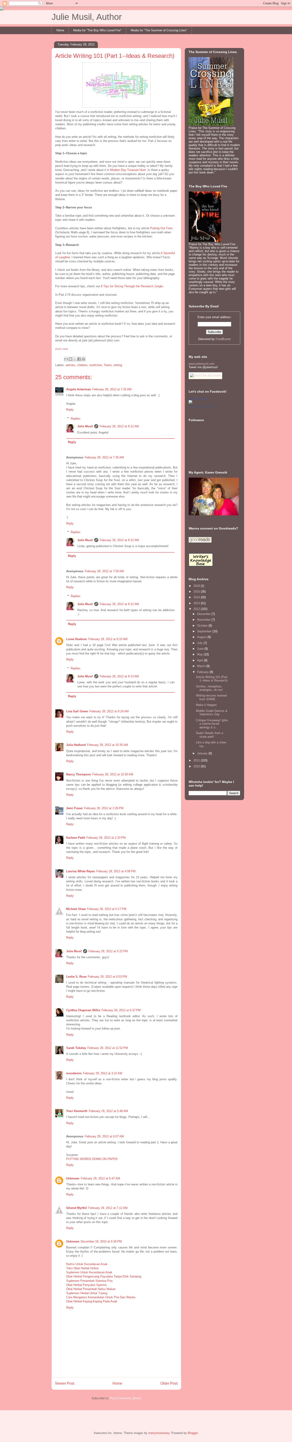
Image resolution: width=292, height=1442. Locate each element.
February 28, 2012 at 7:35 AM (104, 457)
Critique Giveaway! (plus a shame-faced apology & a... (212, 723)
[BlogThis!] (70, 359)
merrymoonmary (158, 1433)
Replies (76, 418)
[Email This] (66, 359)
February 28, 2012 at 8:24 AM (109, 711)
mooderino (74, 1073)
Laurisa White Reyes (80, 871)
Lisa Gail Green (77, 711)
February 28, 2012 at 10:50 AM (112, 774)
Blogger (193, 1433)
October (203, 625)
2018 (197, 586)
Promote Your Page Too (202, 406)
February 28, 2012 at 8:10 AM (108, 639)
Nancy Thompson (78, 774)
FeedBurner (223, 339)
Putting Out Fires (161, 228)
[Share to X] (75, 359)
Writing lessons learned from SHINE (211, 697)
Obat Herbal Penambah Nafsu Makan (90, 1289)
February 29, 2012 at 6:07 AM (104, 1136)
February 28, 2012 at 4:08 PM (116, 871)
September (204, 631)
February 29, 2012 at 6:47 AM (100, 1178)
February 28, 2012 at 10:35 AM (107, 745)
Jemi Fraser (74, 808)
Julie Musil (85, 426)
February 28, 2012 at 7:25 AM (112, 389)
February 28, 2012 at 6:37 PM (121, 1010)
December (204, 614)
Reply (70, 409)
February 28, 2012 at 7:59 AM (104, 571)
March (201, 666)
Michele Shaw (76, 909)
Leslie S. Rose (76, 976)
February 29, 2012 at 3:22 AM (102, 1073)
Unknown (72, 1178)
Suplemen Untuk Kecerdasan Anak (89, 1272)
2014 (197, 597)
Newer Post (64, 1383)
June (200, 648)
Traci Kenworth (76, 1111)
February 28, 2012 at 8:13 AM (119, 676)
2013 (197, 603)
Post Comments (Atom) (125, 1398)
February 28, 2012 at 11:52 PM (107, 1048)
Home (60, 30)
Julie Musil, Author (87, 17)
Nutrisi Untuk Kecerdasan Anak (86, 1264)
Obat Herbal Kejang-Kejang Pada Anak (91, 1301)
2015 (197, 591)
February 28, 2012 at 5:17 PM (106, 909)
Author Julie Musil (198, 398)
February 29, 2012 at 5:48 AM (108, 1111)
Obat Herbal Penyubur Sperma (86, 1285)
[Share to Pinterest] (83, 359)
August (202, 637)
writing (118, 365)
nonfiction (95, 365)
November (204, 619)
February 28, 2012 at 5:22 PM (108, 951)
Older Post (168, 1383)
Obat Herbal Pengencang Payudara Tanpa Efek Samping (103, 1276)
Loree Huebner (76, 639)
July (200, 643)
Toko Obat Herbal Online (82, 1268)
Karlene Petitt (75, 837)
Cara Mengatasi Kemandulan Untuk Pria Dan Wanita (100, 1297)
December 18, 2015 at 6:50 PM (101, 1241)
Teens (108, 365)
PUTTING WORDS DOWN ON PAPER (91, 1159)
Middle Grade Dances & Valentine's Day (211, 712)
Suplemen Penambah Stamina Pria (89, 1280)
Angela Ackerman (78, 389)
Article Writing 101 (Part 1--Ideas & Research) (211, 678)
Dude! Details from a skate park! (209, 734)
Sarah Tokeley (76, 1048)
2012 (197, 609)
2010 (197, 766)
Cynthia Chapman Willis (83, 1010)
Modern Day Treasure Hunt (128, 170)
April (200, 660)
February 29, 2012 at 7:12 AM (108, 1208)
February (203, 672)
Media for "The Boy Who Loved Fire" (97, 30)
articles (70, 365)
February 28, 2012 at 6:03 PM (107, 976)
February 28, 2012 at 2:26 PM (103, 808)
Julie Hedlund (76, 745)
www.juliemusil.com (201, 363)
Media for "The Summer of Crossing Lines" (159, 30)
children (82, 365)
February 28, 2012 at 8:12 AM (119, 426)
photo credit (61, 349)
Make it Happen (206, 705)
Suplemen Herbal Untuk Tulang (86, 1293)
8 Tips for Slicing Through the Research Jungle (132, 286)
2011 (197, 760)
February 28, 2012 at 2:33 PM (106, 837)
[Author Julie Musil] (190, 402)
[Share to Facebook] (79, 359)
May (200, 654)
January (203, 753)
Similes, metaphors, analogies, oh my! (209, 688)
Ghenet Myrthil (76, 1208)
